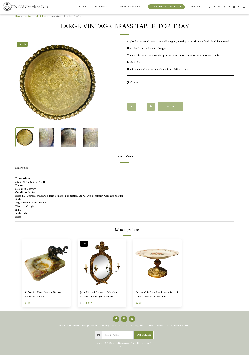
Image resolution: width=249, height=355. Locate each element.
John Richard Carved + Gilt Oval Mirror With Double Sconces (99, 295)
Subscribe (144, 334)
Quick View (46, 286)
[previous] (20, 82)
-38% (84, 244)
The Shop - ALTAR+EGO (35, 16)
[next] (94, 82)
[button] (214, 7)
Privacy (123, 347)
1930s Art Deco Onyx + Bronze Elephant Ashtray (43, 295)
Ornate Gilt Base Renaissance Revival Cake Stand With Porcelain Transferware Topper (157, 295)
